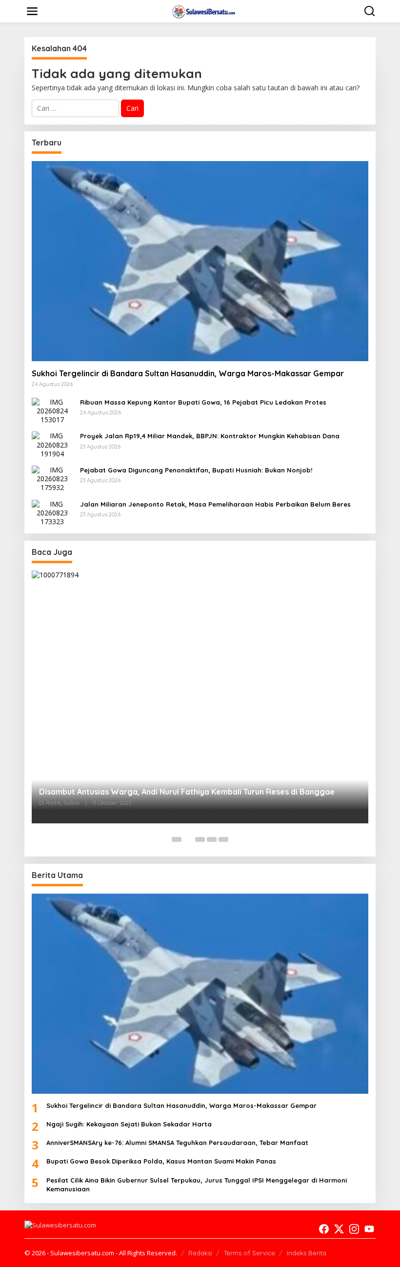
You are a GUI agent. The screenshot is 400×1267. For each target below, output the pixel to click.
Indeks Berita (306, 1253)
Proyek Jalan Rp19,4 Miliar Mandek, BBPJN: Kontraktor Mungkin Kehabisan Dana (210, 436)
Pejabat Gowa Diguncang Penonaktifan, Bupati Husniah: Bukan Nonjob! (196, 470)
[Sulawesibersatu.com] (202, 10)
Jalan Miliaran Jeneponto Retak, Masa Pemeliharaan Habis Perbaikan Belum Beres (215, 504)
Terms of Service (249, 1253)
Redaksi (200, 1253)
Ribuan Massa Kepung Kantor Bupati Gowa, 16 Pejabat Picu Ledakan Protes (203, 402)
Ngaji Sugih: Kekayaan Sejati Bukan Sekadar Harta (129, 1124)
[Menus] (32, 11)
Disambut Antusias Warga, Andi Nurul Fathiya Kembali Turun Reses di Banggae (187, 792)
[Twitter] (339, 1229)
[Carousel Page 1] (176, 839)
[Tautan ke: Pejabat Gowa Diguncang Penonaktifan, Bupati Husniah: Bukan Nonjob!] (52, 478)
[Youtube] (369, 1229)
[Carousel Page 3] (200, 839)
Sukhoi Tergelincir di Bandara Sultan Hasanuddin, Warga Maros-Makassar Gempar (188, 373)
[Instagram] (354, 1229)
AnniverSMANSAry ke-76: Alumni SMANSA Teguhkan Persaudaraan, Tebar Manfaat (177, 1142)
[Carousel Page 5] (223, 839)
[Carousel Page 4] (212, 839)
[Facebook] (324, 1229)
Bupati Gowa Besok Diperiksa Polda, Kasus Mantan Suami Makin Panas (161, 1161)
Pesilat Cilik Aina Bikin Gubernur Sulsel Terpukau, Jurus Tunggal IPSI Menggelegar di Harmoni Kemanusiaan (196, 1184)
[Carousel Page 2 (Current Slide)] (188, 839)
